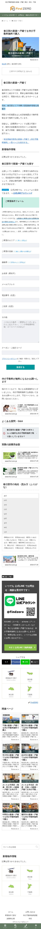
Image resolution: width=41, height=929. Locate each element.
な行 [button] (5, 514)
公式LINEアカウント (21, 193)
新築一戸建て (8, 577)
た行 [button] (5, 509)
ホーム (10, 912)
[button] (34, 662)
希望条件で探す (10, 915)
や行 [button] (5, 527)
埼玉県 (4, 64)
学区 (30, 918)
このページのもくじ (17, 71)
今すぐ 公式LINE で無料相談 (20, 647)
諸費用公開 (11, 918)
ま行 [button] (5, 523)
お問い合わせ (30, 912)
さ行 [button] (5, 505)
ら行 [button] (5, 532)
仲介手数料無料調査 (30, 915)
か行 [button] (5, 500)
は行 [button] (5, 518)
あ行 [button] (5, 496)
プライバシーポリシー (9, 358)
